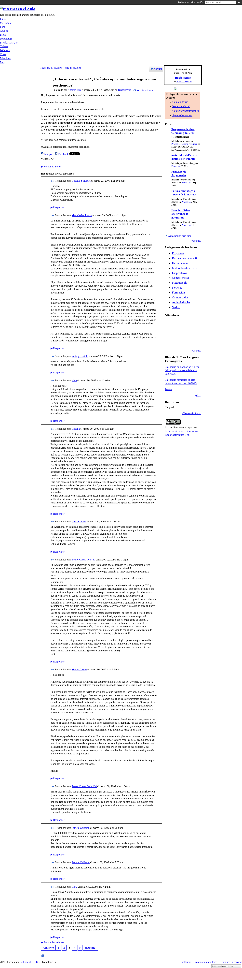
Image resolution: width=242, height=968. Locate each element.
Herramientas (180, 263)
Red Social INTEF (29, 962)
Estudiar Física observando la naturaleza (180, 214)
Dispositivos (124, 89)
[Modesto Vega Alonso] (169, 333)
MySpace (49, 154)
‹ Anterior (48, 947)
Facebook (63, 154)
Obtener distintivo (191, 413)
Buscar (239, 2)
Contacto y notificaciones (185, 110)
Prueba (168, 389)
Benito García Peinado (83, 559)
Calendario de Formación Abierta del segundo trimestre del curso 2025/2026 (182, 370)
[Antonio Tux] (45, 85)
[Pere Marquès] (177, 342)
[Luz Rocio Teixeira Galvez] (169, 342)
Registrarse (183, 2)
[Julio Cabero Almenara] (185, 342)
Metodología (179, 282)
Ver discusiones (145, 90)
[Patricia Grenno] (194, 342)
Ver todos (196, 240)
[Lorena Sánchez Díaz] (177, 333)
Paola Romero (79, 521)
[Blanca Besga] (194, 333)
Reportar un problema (205, 962)
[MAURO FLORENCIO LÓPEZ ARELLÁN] (169, 324)
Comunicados (180, 297)
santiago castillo (80, 356)
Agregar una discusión (179, 236)
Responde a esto (51, 166)
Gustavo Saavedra (81, 180)
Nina (74, 380)
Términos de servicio (231, 962)
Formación (178, 292)
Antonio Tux (74, 89)
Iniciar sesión (197, 2)
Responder (57, 207)
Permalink (52, 181)
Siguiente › (90, 947)
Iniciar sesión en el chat (222, 966)
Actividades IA (181, 302)
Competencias (180, 277)
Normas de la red (181, 106)
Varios (176, 307)
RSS (42, 955)
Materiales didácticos (184, 268)
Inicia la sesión (184, 81)
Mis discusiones (73, 67)
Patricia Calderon (81, 827)
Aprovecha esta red (182, 115)
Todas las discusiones (51, 67)
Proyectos (175, 144)
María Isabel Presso (82, 215)
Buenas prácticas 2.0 (184, 258)
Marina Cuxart (79, 669)
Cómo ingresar (180, 102)
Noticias (177, 287)
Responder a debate (52, 942)
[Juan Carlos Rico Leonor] (185, 333)
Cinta (74, 886)
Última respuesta (189, 144)
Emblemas (185, 962)
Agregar (157, 68)
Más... (198, 395)
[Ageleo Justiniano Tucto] (177, 324)
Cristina (76, 428)
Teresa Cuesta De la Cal (84, 786)
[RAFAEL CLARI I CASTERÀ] (185, 324)
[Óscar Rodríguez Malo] (194, 324)
